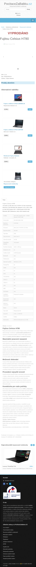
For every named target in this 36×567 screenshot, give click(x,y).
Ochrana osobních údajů (9, 553)
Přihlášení (5, 537)
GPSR (4, 544)
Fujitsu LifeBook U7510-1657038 (13, 129)
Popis (4, 200)
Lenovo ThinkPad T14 (9, 466)
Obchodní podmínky (8, 549)
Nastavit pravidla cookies (9, 558)
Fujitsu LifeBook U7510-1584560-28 (14, 103)
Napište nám (6, 546)
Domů (2, 27)
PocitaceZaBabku (18, 3)
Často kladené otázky (8, 530)
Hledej (28, 9)
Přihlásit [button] (18, 15)
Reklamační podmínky (8, 551)
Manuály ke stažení (7, 534)
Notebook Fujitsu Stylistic (11, 155)
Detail (30, 109)
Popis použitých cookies (9, 556)
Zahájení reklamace (7, 541)
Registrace (5, 539)
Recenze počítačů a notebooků (10, 532)
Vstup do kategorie (9, 187)
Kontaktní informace (9, 480)
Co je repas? (6, 527)
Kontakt (13, 563)
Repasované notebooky (25, 27)
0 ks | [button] (18, 13)
